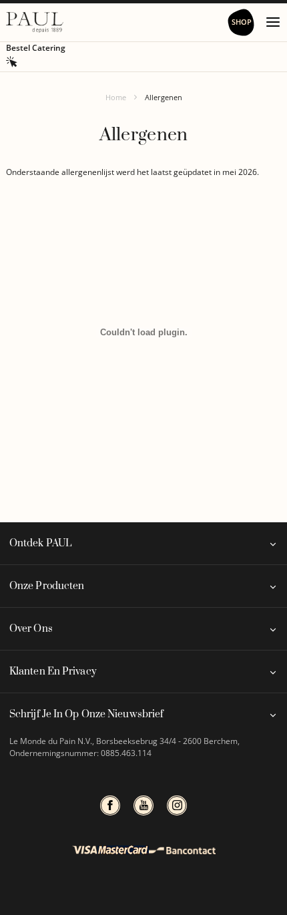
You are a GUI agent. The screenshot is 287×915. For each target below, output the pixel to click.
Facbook (110, 805)
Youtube (143, 805)
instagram (177, 805)
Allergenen (163, 97)
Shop (242, 22)
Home (115, 97)
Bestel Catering (35, 47)
